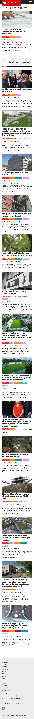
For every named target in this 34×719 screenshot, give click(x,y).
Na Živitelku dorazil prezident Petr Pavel (17, 90)
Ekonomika (19, 138)
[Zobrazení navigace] (30, 2)
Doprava (18, 631)
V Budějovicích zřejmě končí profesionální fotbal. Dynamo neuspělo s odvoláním (16, 377)
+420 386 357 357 (13, 701)
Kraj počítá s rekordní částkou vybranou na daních (17, 215)
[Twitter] (3, 708)
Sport (11, 296)
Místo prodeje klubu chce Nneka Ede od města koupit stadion (16, 538)
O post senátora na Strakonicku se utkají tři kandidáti (14, 31)
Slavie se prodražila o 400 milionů (15, 173)
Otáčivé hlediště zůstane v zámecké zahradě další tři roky (15, 496)
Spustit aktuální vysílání (19, 62)
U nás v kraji (5, 685)
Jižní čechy (6, 7)
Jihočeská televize (13, 2)
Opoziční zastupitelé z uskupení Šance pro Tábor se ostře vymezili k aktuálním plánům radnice (16, 422)
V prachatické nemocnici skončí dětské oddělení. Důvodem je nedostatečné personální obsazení (15, 583)
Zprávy (4, 683)
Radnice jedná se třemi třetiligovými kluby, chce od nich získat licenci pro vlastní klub (16, 336)
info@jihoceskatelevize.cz (15, 698)
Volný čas (23, 383)
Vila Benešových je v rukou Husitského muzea (15, 455)
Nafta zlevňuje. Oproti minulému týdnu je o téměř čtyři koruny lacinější (15, 625)
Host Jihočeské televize (8, 687)
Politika (11, 37)
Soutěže (4, 678)
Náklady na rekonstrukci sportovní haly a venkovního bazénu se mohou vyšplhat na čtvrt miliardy (17, 132)
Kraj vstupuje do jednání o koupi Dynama (15, 292)
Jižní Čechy (5, 664)
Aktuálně (16, 7)
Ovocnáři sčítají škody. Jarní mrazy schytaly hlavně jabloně (17, 254)
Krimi (25, 7)
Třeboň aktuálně (6, 690)
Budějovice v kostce (7, 689)
